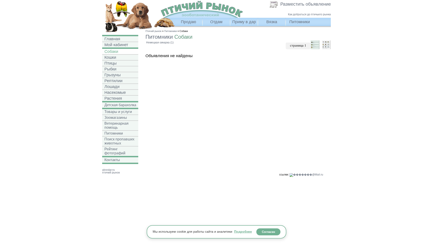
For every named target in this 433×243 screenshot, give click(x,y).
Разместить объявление (305, 4)
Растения (113, 98)
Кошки (110, 57)
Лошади (112, 86)
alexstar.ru (108, 169)
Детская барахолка (120, 105)
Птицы (110, 63)
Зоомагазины (115, 117)
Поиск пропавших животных (119, 141)
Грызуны (112, 75)
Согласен (268, 232)
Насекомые (115, 92)
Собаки (111, 51)
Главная (112, 39)
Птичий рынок (153, 31)
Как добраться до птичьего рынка (309, 14)
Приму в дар (244, 22)
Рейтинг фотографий (114, 151)
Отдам (216, 22)
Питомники (299, 22)
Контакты (112, 160)
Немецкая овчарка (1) (160, 42)
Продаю (188, 22)
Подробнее (243, 232)
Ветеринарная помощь (116, 125)
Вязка (271, 22)
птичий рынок (111, 172)
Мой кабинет (116, 45)
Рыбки (110, 69)
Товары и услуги (118, 112)
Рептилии (113, 81)
